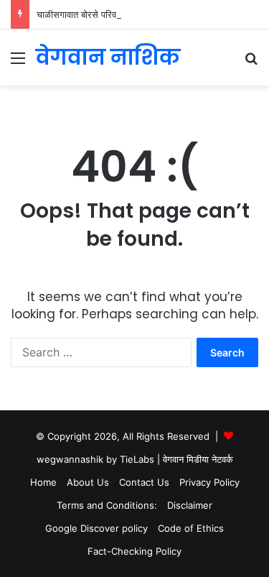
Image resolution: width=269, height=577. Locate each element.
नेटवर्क (222, 459)
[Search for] (251, 63)
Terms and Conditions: (107, 505)
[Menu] (18, 63)
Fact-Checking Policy (134, 551)
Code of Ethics (191, 528)
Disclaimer (189, 505)
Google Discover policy (96, 528)
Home (43, 482)
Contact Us (144, 482)
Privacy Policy (209, 482)
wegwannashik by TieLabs (95, 459)
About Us (88, 482)
